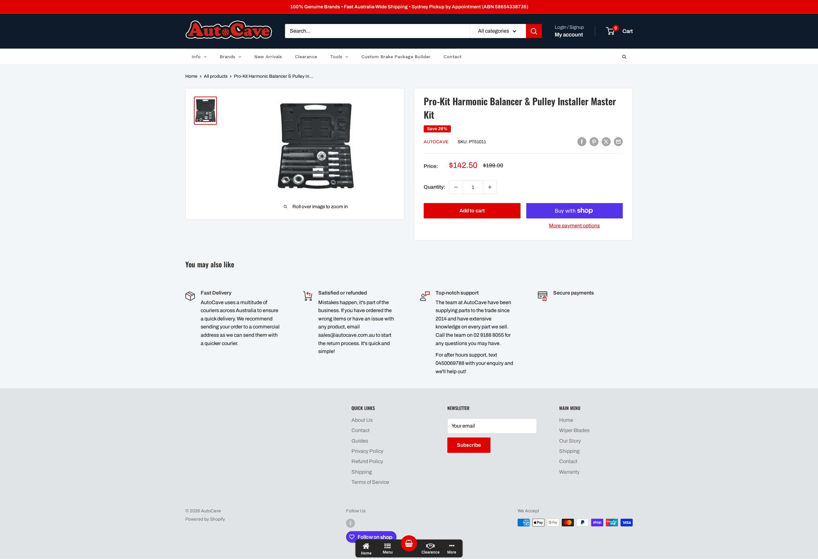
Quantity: (434, 187)
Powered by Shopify (205, 519)
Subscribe (469, 445)
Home (191, 76)
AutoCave (436, 141)
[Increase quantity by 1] (490, 187)
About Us (362, 420)
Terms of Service (370, 482)
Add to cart (472, 210)
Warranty (569, 472)
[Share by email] (618, 141)
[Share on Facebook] (581, 141)
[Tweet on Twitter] (606, 141)
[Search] (534, 31)
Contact (360, 430)
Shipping (361, 472)
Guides (359, 441)
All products (216, 76)
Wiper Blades (574, 430)
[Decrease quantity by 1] (456, 187)
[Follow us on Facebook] (350, 523)
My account (569, 35)
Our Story (570, 441)
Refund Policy (367, 461)
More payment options (574, 225)
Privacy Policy (367, 451)
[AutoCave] (228, 29)
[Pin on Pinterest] (594, 141)
